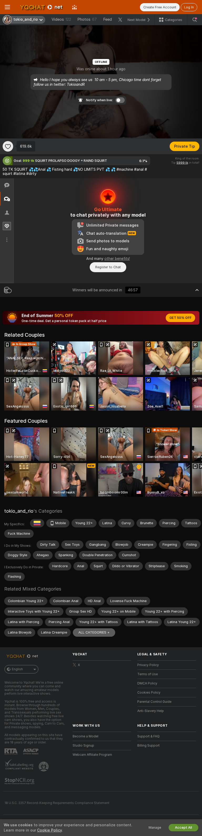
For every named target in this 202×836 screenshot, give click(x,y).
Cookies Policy (148, 692)
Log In (189, 7)
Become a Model (85, 736)
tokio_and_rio (18, 511)
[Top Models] (74, 7)
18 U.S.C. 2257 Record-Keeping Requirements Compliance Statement (56, 803)
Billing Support (148, 745)
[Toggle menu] (7, 7)
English (17, 669)
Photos (87, 19)
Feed (107, 19)
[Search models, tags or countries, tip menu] (194, 19)
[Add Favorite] (8, 146)
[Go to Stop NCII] (20, 781)
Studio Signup (83, 745)
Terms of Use (147, 674)
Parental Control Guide (154, 702)
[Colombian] (37, 523)
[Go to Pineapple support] (44, 766)
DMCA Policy (147, 683)
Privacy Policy (148, 665)
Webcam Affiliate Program (92, 755)
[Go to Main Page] (41, 7)
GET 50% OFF (180, 318)
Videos (61, 19)
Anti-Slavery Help (150, 711)
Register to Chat (108, 267)
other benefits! (117, 258)
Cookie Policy (49, 830)
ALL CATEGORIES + (94, 632)
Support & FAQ (148, 736)
